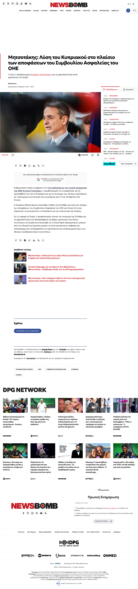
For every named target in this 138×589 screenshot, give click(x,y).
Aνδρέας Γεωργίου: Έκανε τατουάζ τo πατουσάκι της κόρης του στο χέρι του (116, 133)
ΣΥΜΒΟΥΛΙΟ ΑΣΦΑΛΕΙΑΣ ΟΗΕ (56, 369)
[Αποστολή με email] (43, 166)
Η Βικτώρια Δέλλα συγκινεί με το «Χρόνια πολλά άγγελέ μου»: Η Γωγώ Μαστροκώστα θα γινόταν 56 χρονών (68, 422)
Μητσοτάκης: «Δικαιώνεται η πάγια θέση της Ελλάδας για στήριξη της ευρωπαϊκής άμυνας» (55, 256)
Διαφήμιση (117, 532)
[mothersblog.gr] (93, 556)
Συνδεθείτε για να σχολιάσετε (27, 331)
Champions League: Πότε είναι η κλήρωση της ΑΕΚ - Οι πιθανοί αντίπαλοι (118, 123)
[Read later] (98, 155)
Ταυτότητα (21, 532)
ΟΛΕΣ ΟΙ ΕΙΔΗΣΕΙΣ (25, 10)
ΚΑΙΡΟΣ (94, 10)
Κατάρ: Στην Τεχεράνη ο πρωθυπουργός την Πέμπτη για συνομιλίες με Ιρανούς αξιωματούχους (118, 101)
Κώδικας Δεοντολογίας (62, 532)
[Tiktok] (21, 4)
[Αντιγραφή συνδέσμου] (92, 155)
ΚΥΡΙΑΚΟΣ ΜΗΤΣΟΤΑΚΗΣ (24, 369)
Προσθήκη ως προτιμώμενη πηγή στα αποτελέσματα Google (52, 179)
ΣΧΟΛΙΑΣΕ (84, 155)
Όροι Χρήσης (31, 532)
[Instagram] (17, 4)
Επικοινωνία (107, 532)
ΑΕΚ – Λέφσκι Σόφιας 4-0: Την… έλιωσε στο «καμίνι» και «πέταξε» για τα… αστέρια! (118, 153)
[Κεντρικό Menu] (134, 10)
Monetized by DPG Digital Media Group (76, 563)
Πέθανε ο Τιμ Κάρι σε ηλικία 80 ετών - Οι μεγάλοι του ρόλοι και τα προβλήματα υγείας (68, 466)
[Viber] (13, 4)
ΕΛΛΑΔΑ (36, 10)
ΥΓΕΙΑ (62, 10)
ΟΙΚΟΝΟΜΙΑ (53, 10)
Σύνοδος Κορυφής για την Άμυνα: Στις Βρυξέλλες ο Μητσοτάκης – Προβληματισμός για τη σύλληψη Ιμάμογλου (56, 268)
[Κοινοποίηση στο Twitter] (20, 166)
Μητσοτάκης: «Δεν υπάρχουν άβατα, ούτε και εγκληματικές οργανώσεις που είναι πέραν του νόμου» (56, 279)
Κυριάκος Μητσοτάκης (41, 74)
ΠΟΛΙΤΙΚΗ (44, 10)
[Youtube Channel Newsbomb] (26, 4)
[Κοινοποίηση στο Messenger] (25, 166)
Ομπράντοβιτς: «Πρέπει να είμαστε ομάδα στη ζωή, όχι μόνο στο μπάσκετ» (41, 420)
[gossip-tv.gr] (28, 556)
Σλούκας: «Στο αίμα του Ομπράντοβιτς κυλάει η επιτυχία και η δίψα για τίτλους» (13, 466)
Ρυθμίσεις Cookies (78, 532)
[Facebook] (4, 4)
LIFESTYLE (86, 10)
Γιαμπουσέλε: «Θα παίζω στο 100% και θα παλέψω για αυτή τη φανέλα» (124, 464)
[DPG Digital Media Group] (69, 543)
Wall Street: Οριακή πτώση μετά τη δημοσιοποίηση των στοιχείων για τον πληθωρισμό (116, 112)
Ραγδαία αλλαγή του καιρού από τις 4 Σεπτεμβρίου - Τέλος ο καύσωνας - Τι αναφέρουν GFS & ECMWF (122, 423)
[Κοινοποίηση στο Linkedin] (34, 166)
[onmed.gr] (109, 556)
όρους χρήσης (111, 508)
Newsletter (31, 358)
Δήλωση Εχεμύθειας (45, 532)
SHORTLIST (115, 10)
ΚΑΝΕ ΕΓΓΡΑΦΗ (101, 521)
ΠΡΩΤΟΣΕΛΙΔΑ (104, 10)
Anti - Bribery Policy (93, 532)
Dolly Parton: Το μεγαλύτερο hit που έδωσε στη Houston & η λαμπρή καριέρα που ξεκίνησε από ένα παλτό (41, 467)
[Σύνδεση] (128, 10)
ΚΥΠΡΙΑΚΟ (74, 369)
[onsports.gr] (44, 556)
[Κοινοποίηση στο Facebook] (16, 166)
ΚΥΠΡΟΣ (19, 375)
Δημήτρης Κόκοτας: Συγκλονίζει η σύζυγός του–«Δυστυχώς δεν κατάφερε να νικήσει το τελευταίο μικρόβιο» (96, 422)
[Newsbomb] (34, 506)
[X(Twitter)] (8, 4)
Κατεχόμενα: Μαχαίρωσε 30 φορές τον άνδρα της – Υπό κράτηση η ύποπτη (117, 143)
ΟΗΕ (39, 369)
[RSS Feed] (30, 4)
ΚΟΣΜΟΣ (68, 10)
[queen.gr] (60, 556)
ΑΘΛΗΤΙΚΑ (77, 10)
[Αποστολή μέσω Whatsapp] (29, 166)
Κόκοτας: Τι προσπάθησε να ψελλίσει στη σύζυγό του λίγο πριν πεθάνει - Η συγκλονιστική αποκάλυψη (96, 467)
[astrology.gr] (77, 556)
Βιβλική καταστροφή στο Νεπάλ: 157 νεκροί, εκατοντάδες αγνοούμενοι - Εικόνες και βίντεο (13, 422)
